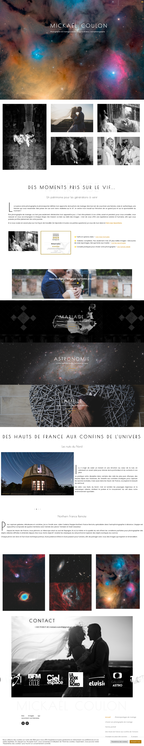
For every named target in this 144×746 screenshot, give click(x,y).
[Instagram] (23, 723)
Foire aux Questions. (114, 223)
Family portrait (110, 727)
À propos (134, 737)
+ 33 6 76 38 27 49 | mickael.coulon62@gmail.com (54, 627)
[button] (142, 1)
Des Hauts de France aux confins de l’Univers (121, 732)
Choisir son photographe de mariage (119, 722)
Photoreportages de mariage (125, 717)
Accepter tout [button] (135, 742)
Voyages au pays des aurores (116, 737)
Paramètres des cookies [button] (119, 742)
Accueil (108, 717)
